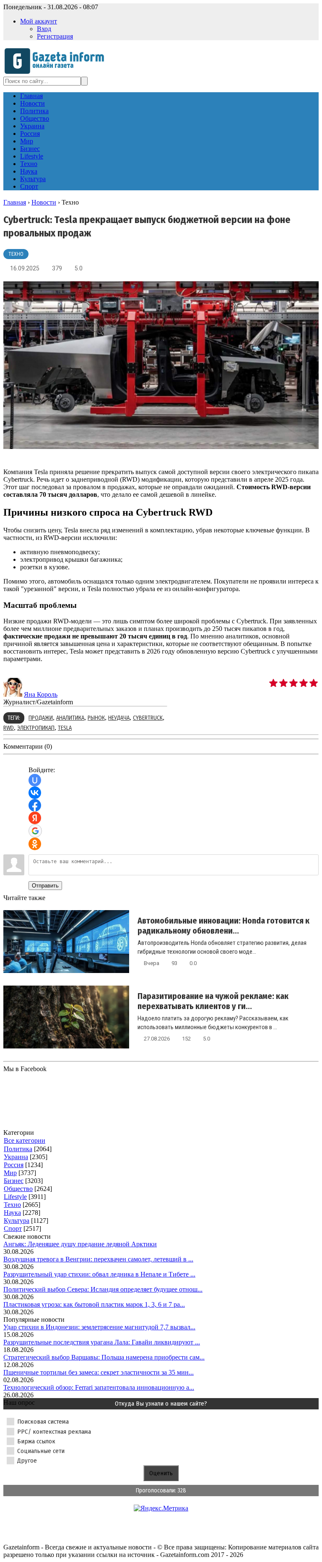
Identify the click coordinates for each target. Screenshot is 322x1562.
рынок (96, 717)
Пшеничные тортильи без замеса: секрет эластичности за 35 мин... (98, 1372)
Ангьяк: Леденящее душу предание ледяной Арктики (80, 1244)
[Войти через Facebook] (35, 805)
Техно (15, 254)
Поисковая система (43, 1421)
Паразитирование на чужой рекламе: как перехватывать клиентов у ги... (213, 1001)
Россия (13, 1164)
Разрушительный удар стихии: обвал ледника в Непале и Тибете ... (99, 1274)
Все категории (24, 1140)
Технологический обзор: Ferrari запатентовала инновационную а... (98, 1387)
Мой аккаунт (38, 21)
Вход (44, 28)
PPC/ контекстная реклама (54, 1431)
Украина (16, 1156)
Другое (27, 1460)
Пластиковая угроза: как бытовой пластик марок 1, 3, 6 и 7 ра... (94, 1304)
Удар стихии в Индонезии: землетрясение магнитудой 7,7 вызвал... (99, 1327)
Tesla (65, 728)
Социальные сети (41, 1451)
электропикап (36, 728)
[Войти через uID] (35, 780)
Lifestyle (15, 1196)
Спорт (13, 1228)
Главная (14, 202)
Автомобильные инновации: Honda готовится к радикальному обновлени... (223, 926)
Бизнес (13, 1180)
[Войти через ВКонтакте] (35, 792)
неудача (119, 717)
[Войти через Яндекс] (35, 818)
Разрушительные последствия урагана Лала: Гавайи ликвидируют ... (101, 1342)
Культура (16, 1220)
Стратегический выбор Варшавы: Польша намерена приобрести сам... (104, 1357)
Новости (43, 202)
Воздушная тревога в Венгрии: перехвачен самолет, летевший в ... (98, 1259)
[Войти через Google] (35, 831)
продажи (41, 717)
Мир (10, 1172)
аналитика (70, 717)
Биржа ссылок (36, 1441)
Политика (18, 1148)
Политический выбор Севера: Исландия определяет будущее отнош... (103, 1289)
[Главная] (56, 72)
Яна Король (40, 694)
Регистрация (55, 36)
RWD (8, 728)
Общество (18, 1188)
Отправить (45, 885)
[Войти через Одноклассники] (35, 844)
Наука (12, 1212)
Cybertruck (148, 717)
